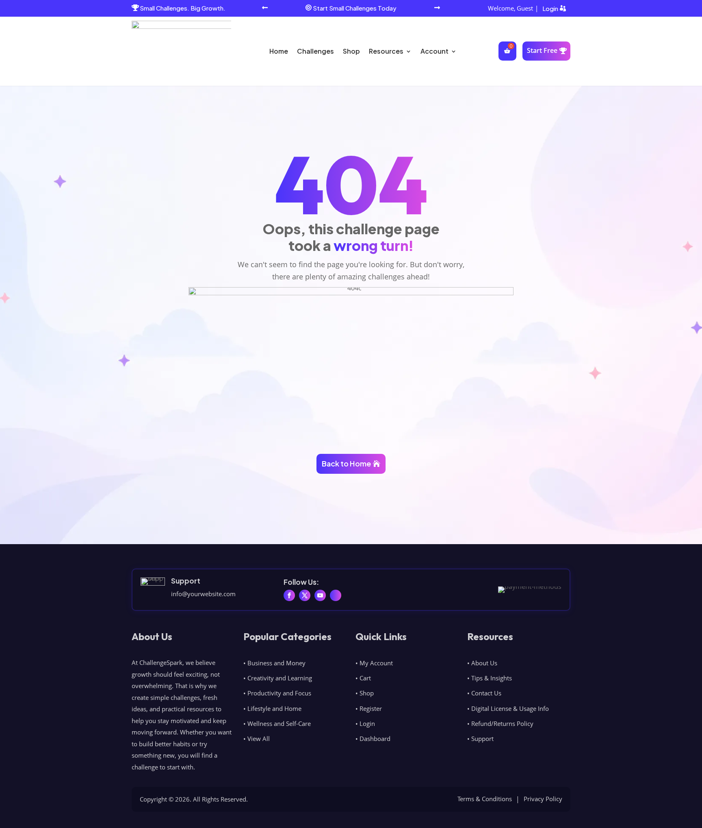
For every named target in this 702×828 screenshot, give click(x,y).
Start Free (542, 50)
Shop (351, 51)
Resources (386, 51)
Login (550, 8)
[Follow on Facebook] (289, 595)
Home (278, 51)
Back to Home (346, 463)
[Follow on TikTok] (335, 595)
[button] (265, 8)
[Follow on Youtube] (320, 595)
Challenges (315, 51)
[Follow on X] (304, 595)
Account (434, 51)
